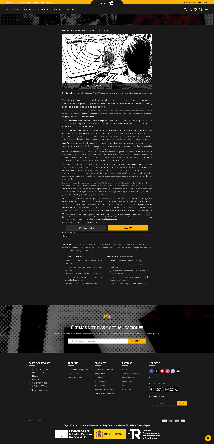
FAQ (36, 2)
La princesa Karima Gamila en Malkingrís (127, 261)
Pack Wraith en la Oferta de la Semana (81, 284)
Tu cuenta (73, 363)
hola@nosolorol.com (41, 390)
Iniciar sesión (73, 374)
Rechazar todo (86, 227)
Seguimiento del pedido (78, 370)
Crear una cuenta (75, 378)
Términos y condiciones (132, 374)
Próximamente (45, 2)
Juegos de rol (12, 9)
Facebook (151, 371)
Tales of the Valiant (103, 386)
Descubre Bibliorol (157, 384)
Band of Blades (145, 183)
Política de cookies (73, 222)
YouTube (162, 371)
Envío (124, 370)
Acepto (128, 227)
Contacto (10, 2)
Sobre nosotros (128, 378)
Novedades (28, 9)
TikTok (173, 371)
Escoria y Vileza (71, 100)
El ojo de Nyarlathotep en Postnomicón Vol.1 (128, 284)
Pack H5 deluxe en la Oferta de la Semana (82, 274)
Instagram (167, 371)
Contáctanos (128, 390)
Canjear (182, 403)
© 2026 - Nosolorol (37, 421)
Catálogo (99, 378)
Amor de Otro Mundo (104, 390)
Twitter (157, 371)
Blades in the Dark (129, 183)
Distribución (27, 2)
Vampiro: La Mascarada (105, 394)
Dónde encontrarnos (39, 363)
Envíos (18, 2)
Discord (178, 371)
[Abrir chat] (208, 438)
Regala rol (43, 9)
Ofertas (70, 9)
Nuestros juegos (77, 86)
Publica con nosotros (104, 370)
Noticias (57, 9)
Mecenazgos (100, 382)
